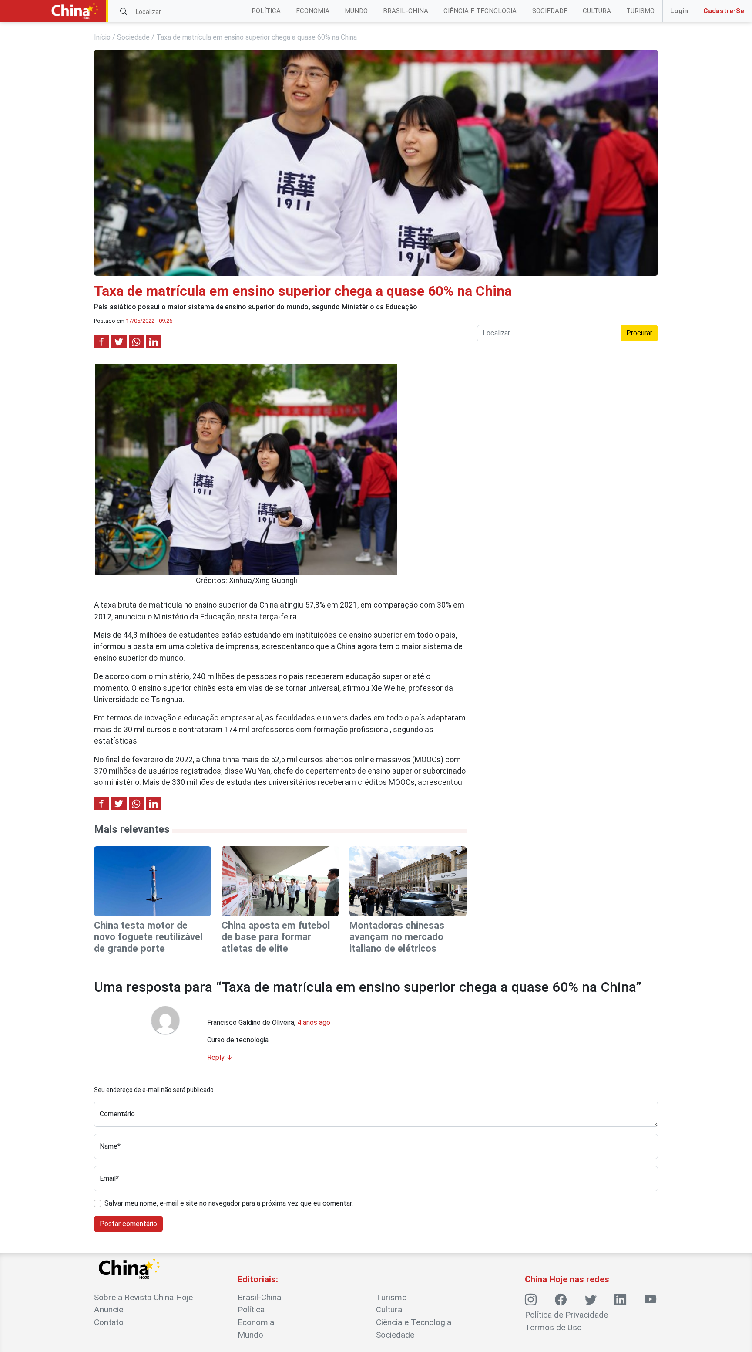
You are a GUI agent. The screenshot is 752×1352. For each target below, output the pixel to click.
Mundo (356, 11)
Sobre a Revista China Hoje (143, 1297)
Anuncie (108, 1310)
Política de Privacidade (566, 1315)
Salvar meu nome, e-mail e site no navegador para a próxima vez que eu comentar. (228, 1203)
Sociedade (549, 11)
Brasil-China (405, 11)
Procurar (639, 333)
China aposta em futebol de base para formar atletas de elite (276, 936)
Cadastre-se (723, 11)
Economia (312, 11)
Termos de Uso (553, 1327)
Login (679, 11)
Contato (109, 1322)
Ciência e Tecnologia (480, 11)
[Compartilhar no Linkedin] (153, 341)
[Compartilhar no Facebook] (101, 341)
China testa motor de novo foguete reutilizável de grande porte (148, 936)
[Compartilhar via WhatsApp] (136, 341)
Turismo (640, 11)
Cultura (597, 11)
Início (102, 37)
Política (266, 11)
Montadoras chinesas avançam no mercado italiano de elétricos (396, 936)
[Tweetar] (119, 341)
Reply (220, 1057)
